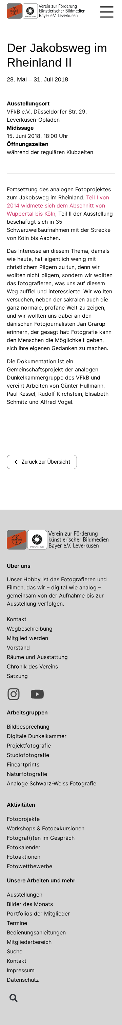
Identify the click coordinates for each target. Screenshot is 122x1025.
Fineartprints (23, 764)
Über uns (18, 565)
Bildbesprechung (28, 726)
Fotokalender (23, 847)
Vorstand (18, 647)
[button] (107, 13)
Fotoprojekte (23, 818)
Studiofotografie (28, 755)
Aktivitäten (21, 804)
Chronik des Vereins (32, 666)
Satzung (17, 676)
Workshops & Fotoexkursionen (45, 828)
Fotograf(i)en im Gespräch (41, 837)
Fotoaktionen (23, 856)
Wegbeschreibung (30, 628)
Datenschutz (23, 979)
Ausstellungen (24, 894)
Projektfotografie (29, 745)
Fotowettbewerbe (29, 866)
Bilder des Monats (30, 904)
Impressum (21, 970)
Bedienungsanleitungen (36, 932)
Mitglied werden (27, 638)
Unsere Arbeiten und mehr (41, 880)
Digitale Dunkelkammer (36, 736)
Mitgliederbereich (29, 941)
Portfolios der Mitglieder (38, 913)
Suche (14, 951)
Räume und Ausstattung (37, 657)
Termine (17, 923)
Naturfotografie (27, 774)
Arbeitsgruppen (27, 712)
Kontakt (16, 619)
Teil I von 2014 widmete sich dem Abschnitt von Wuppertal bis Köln (58, 205)
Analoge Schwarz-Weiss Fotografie (51, 783)
